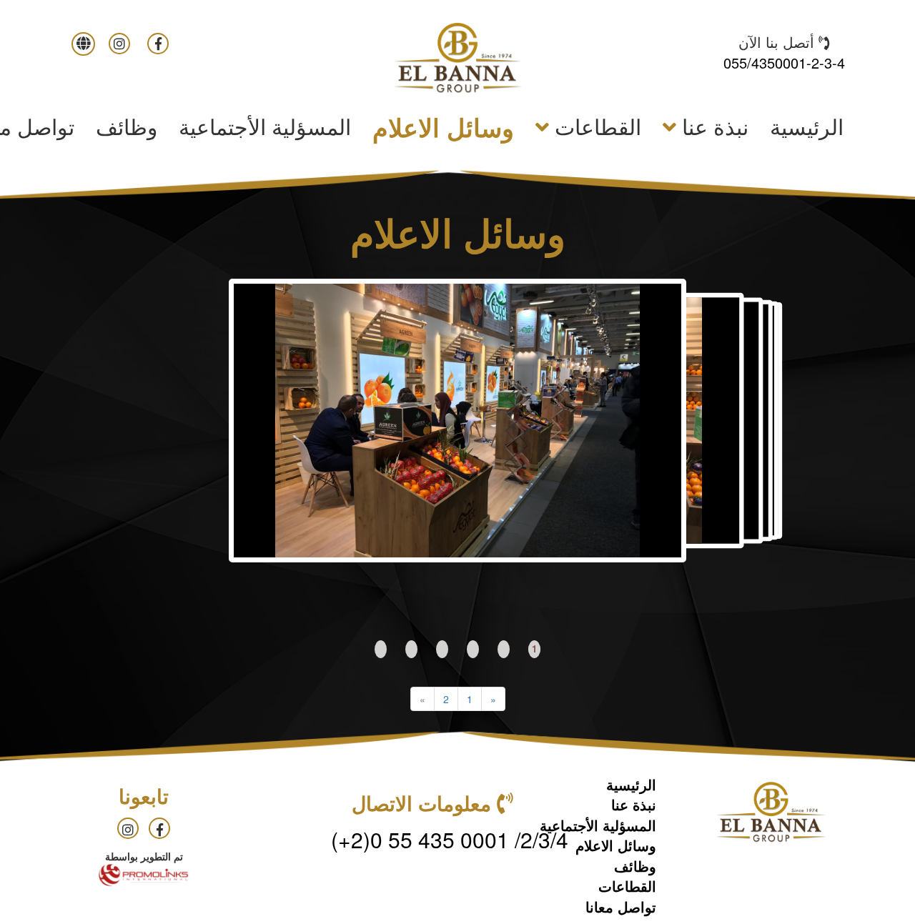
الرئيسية (801, 125)
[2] (504, 649)
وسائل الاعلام (443, 127)
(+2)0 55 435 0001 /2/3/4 (449, 839)
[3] (473, 649)
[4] (442, 649)
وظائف (126, 126)
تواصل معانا (620, 906)
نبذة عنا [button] (712, 126)
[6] (381, 649)
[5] (411, 649)
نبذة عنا (633, 804)
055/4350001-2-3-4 (784, 62)
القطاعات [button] (595, 126)
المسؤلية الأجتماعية (265, 126)
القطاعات (627, 885)
